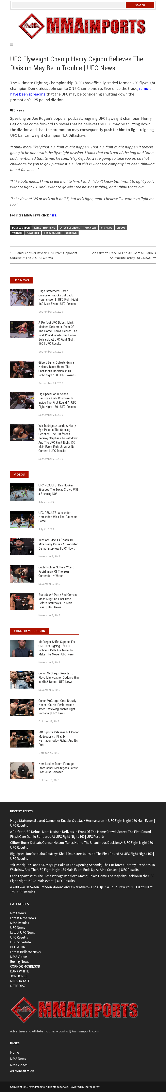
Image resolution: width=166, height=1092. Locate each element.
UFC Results (19, 937)
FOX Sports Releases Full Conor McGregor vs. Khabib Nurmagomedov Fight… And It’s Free (58, 738)
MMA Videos (19, 956)
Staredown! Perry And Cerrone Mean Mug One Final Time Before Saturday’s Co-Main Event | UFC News (58, 601)
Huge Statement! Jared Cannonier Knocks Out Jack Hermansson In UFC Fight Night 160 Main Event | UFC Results (58, 297)
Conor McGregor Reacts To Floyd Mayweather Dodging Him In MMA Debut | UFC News (58, 677)
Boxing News (19, 961)
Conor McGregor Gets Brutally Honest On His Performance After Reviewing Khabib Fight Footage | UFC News (57, 707)
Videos (121, 227)
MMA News (90, 227)
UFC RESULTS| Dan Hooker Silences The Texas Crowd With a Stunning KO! (58, 489)
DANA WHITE (19, 971)
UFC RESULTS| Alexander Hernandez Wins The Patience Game (57, 517)
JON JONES (19, 976)
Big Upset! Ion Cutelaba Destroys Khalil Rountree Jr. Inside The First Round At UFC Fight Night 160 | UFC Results (57, 400)
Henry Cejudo (52, 232)
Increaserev (92, 1087)
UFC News (106, 227)
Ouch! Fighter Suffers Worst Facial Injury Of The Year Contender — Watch (56, 571)
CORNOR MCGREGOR (25, 966)
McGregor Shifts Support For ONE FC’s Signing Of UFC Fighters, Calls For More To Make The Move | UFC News (56, 648)
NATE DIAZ (18, 986)
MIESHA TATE (20, 981)
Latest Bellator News (25, 952)
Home (14, 1052)
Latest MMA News (44, 227)
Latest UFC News (70, 227)
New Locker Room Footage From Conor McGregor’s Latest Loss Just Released (58, 768)
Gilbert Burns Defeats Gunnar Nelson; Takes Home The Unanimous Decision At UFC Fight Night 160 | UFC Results (57, 369)
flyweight (33, 232)
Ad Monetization (22, 1071)
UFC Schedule (20, 942)
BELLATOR (17, 947)
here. (53, 215)
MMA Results (19, 923)
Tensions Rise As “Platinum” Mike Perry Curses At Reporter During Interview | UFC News (58, 544)
